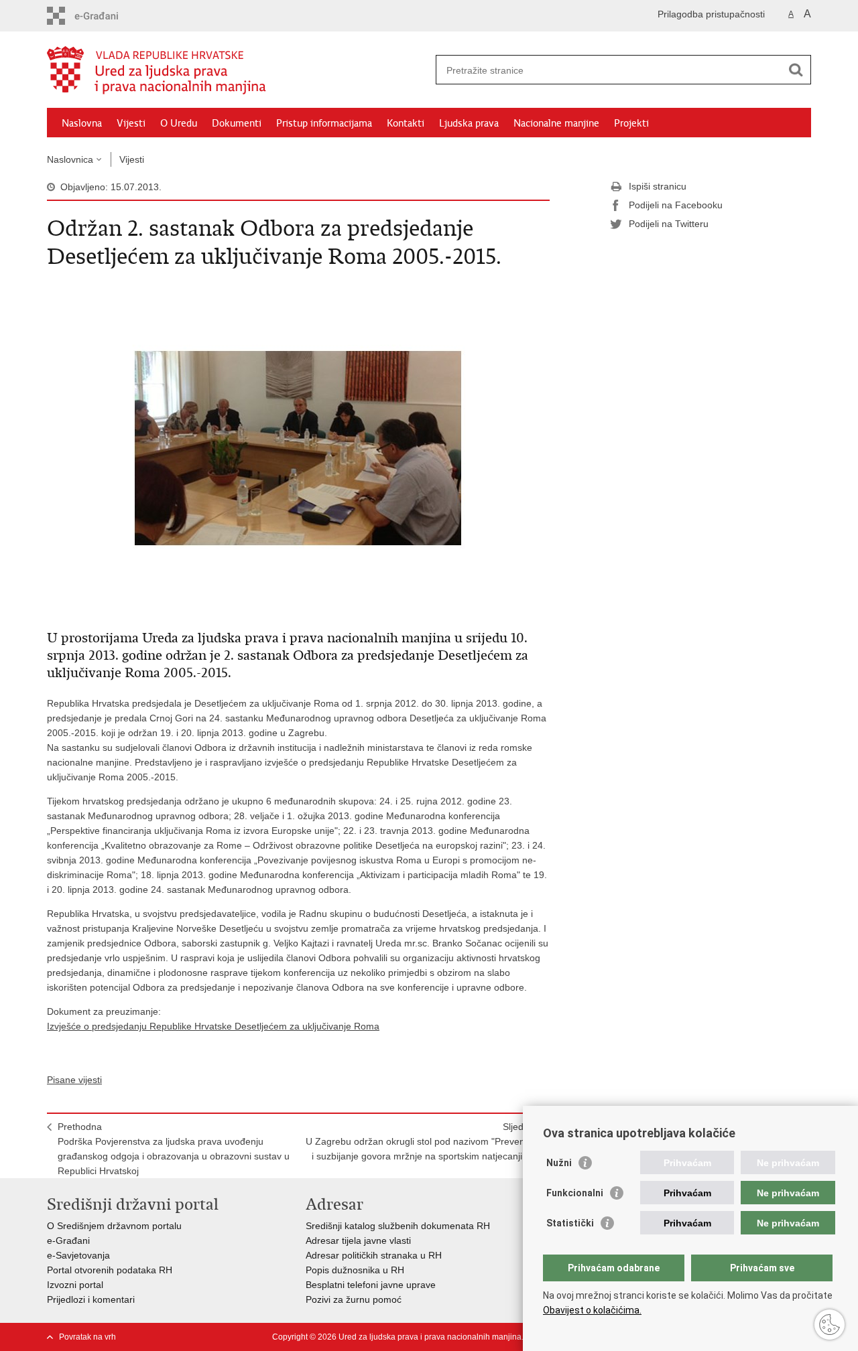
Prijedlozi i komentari (91, 1299)
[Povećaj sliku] (298, 447)
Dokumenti (236, 123)
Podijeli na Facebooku (676, 205)
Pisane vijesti (74, 1079)
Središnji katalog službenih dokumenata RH (398, 1225)
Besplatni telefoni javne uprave (371, 1284)
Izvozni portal (75, 1284)
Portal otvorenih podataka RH (109, 1270)
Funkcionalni (574, 1193)
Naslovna (82, 123)
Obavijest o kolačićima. (592, 1310)
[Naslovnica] (238, 70)
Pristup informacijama (324, 123)
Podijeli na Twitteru (669, 223)
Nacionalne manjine (556, 123)
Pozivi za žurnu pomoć (354, 1299)
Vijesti (131, 123)
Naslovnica (70, 159)
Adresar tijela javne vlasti (358, 1240)
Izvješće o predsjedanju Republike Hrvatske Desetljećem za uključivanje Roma (213, 1026)
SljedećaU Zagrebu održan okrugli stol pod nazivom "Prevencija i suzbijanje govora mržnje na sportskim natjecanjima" (422, 1141)
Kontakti (405, 123)
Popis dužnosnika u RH (355, 1270)
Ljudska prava (469, 123)
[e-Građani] (104, 16)
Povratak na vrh (87, 1337)
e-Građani (68, 1240)
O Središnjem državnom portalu (114, 1225)
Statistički (570, 1223)
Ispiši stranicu (657, 186)
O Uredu (178, 123)
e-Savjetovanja (78, 1255)
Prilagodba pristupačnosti (711, 14)
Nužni (559, 1162)
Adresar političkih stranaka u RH (374, 1255)
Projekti (631, 123)
